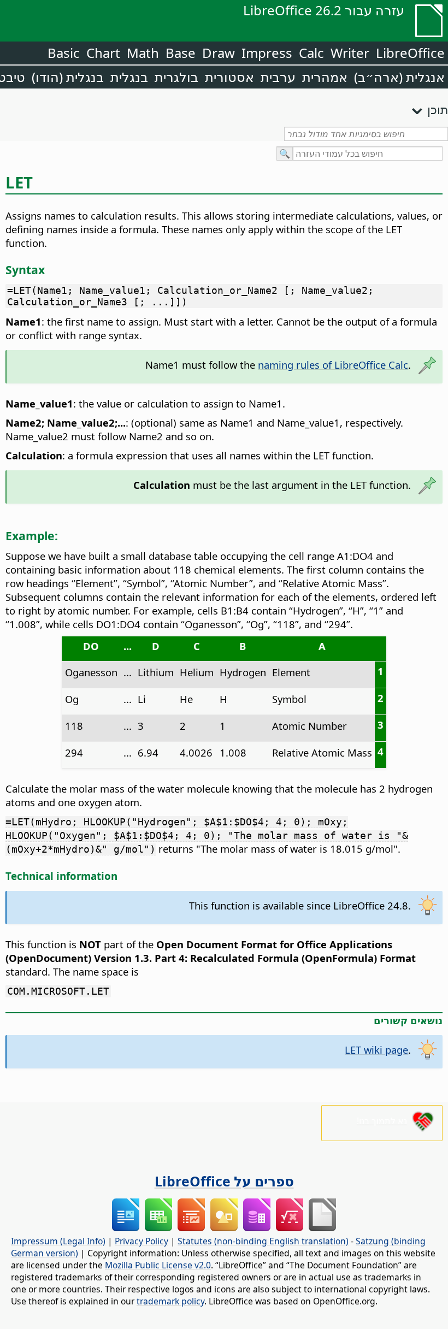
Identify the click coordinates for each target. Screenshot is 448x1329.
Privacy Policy (141, 1241)
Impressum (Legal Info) (58, 1241)
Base (181, 53)
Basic (64, 53)
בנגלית (129, 77)
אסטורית (229, 77)
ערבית (278, 77)
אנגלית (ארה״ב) (399, 77)
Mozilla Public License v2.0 (158, 1265)
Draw (218, 53)
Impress (266, 53)
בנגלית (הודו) (68, 77)
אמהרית (324, 77)
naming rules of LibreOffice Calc (333, 364)
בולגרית (176, 77)
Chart (103, 53)
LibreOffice (410, 53)
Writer (350, 53)
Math (143, 53)
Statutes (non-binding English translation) (263, 1241)
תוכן (437, 109)
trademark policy (170, 1301)
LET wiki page (376, 1049)
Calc (311, 53)
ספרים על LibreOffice (224, 1181)
